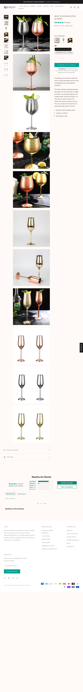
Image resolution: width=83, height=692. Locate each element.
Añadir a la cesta (67, 65)
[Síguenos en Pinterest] (13, 578)
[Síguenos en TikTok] (17, 578)
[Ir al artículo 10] (6, 69)
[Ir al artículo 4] (6, 34)
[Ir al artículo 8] (6, 58)
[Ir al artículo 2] (6, 23)
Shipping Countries (48, 546)
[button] (58, 22)
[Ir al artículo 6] (6, 46)
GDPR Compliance (73, 540)
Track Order (46, 536)
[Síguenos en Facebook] (5, 578)
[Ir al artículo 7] (6, 52)
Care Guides (46, 542)
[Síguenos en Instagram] (9, 578)
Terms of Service (72, 534)
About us (69, 530)
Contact (21, 8)
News (68, 543)
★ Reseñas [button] (81, 347)
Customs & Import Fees (49, 549)
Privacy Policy (71, 537)
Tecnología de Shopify (24, 585)
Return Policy (46, 539)
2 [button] (40, 503)
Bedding (33, 6)
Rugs (51, 6)
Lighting (46, 6)
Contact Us (70, 546)
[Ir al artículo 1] (6, 17)
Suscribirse (12, 571)
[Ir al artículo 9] (6, 63)
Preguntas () (21, 494)
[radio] (57, 40)
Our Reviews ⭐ (60, 6)
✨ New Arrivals (23, 6)
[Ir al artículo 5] (6, 40)
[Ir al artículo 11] (6, 75)
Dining (39, 6)
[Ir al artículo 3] (6, 29)
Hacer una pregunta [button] (67, 487)
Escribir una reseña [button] (67, 483)
